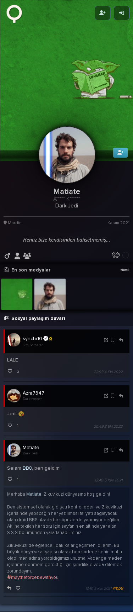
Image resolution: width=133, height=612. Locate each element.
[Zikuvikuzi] (17, 13)
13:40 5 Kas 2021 (108, 490)
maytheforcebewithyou (35, 588)
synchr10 (32, 348)
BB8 (27, 478)
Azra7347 (33, 403)
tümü (124, 280)
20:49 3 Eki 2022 (108, 436)
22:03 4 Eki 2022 (108, 382)
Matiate (31, 458)
